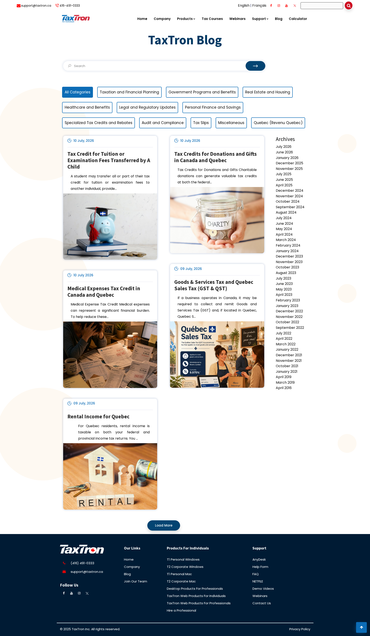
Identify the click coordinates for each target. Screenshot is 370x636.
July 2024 (284, 217)
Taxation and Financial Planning (129, 92)
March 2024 (286, 239)
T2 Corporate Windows (185, 566)
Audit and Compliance (163, 122)
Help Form (260, 566)
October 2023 (287, 267)
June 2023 (284, 283)
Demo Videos (263, 588)
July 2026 (283, 146)
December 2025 (289, 163)
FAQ (255, 574)
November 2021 (289, 360)
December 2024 (289, 190)
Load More (163, 525)
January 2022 (287, 349)
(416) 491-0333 (82, 563)
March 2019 (285, 382)
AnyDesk (259, 559)
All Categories (77, 92)
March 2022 (285, 344)
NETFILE (257, 581)
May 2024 (284, 228)
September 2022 (290, 327)
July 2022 (283, 333)
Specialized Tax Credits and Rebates (98, 122)
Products (185, 18)
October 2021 (287, 366)
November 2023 (289, 261)
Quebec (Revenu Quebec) (278, 122)
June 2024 (284, 223)
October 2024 (288, 201)
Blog (278, 18)
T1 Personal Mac (179, 574)
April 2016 (284, 387)
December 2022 (289, 311)
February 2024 (288, 245)
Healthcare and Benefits (87, 107)
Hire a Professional (181, 610)
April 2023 (284, 294)
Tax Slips (201, 122)
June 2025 (284, 179)
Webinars (237, 18)
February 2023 (288, 300)
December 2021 (289, 355)
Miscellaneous (231, 122)
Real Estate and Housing (267, 92)
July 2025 (283, 174)
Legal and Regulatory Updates (147, 107)
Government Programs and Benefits (202, 92)
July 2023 (283, 278)
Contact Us (261, 603)
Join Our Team (135, 581)
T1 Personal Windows (183, 559)
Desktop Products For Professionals (195, 588)
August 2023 (286, 272)
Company (162, 18)
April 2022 (284, 338)
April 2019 (283, 376)
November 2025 (289, 168)
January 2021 (286, 371)
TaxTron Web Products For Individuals (196, 596)
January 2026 (287, 157)
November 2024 (289, 196)
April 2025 (284, 185)
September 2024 (290, 207)
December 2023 (289, 256)
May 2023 (284, 289)
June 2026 (284, 152)
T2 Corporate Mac (181, 581)
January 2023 (287, 305)
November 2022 (289, 316)
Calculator (298, 18)
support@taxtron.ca (36, 5)
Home (142, 18)
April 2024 (284, 234)
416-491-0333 (70, 5)
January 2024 (287, 250)
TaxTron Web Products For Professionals (199, 603)
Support (259, 18)
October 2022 (287, 322)
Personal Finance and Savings (213, 107)
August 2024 (286, 212)
